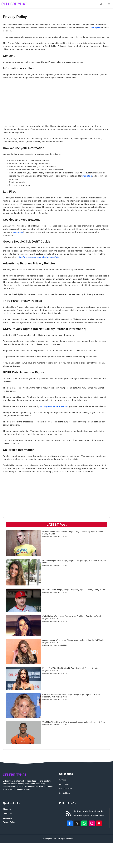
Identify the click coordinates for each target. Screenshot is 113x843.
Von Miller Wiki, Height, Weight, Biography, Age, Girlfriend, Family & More (73, 722)
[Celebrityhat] (14, 4)
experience (18, 232)
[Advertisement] (56, 102)
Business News (65, 788)
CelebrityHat (94, 27)
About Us (7, 809)
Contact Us (8, 813)
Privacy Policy (9, 822)
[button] (101, 4)
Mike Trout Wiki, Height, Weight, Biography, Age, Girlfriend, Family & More (74, 590)
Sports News (64, 793)
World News (64, 784)
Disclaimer (7, 818)
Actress (62, 780)
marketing (87, 176)
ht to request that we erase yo (53, 406)
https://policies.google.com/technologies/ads (38, 257)
